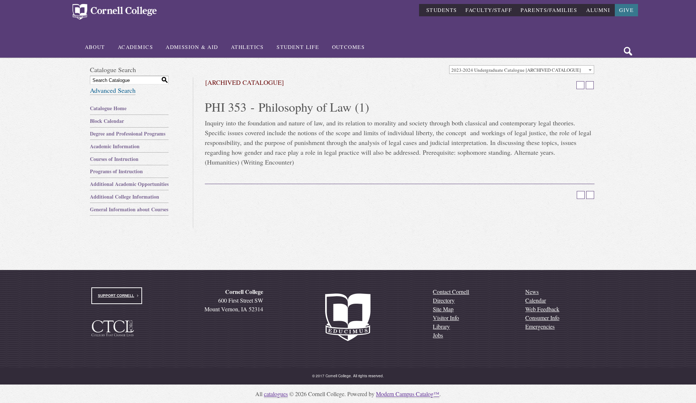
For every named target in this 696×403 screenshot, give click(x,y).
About (95, 46)
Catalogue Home (108, 108)
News (532, 291)
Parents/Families (549, 10)
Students (441, 10)
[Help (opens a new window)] (590, 85)
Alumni (598, 10)
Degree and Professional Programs (127, 133)
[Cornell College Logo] (115, 11)
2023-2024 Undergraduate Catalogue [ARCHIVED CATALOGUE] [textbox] (516, 70)
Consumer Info (542, 317)
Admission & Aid (192, 46)
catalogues (276, 394)
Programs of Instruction (116, 171)
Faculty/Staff (488, 10)
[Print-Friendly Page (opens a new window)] (580, 85)
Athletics (247, 46)
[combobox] (521, 69)
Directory (444, 300)
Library (441, 326)
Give (626, 10)
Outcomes (348, 46)
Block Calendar (107, 121)
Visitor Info (446, 317)
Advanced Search (113, 90)
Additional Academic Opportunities (129, 184)
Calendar (535, 300)
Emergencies (540, 326)
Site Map (443, 309)
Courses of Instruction (114, 159)
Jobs (438, 335)
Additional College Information (124, 196)
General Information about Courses (129, 209)
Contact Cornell (451, 291)
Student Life (298, 46)
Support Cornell (116, 296)
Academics (135, 46)
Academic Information (115, 146)
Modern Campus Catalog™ (407, 394)
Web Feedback (542, 309)
